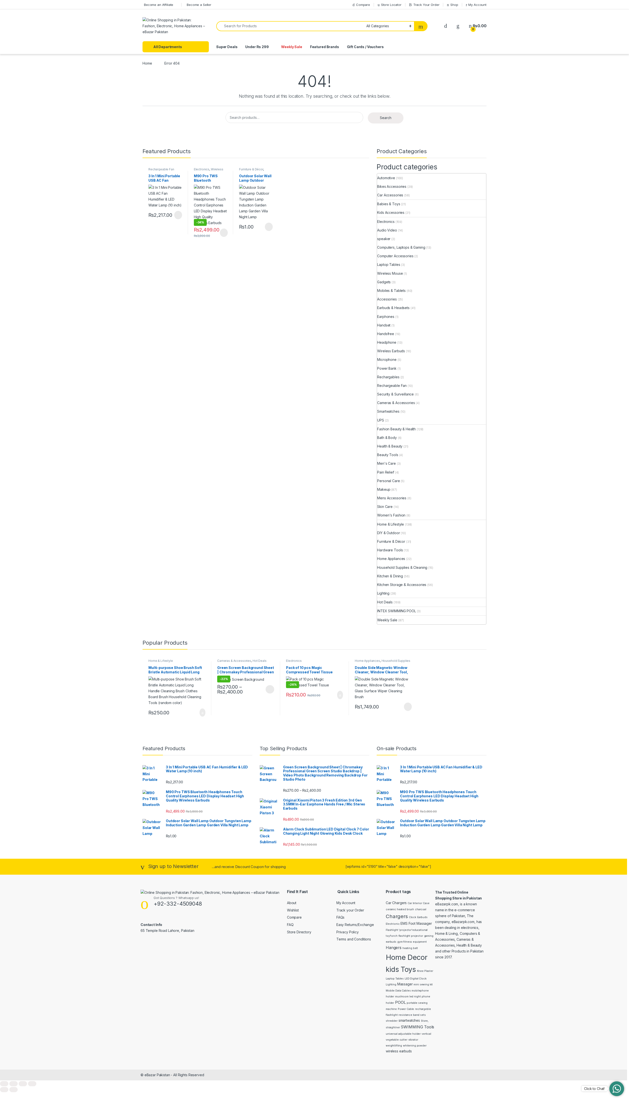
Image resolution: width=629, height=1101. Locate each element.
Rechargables (388, 377)
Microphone (387, 359)
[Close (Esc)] (32, 1083)
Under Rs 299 (257, 47)
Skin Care (385, 506)
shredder (392, 1020)
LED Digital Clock (416, 978)
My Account (477, 5)
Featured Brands (324, 47)
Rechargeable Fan (161, 169)
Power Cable (406, 1009)
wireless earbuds (399, 1051)
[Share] (23, 1083)
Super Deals (226, 47)
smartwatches (409, 1020)
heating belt (410, 948)
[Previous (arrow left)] (4, 1089)
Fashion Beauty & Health (396, 429)
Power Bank (387, 368)
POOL (400, 1002)
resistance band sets (412, 1015)
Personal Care (388, 481)
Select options (268, 689)
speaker (383, 239)
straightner (393, 1027)
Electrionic (393, 923)
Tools (429, 1026)
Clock (412, 917)
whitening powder (415, 1045)
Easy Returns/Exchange (355, 925)
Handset (383, 325)
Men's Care (386, 463)
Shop (454, 5)
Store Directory (299, 932)
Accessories (387, 299)
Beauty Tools (387, 455)
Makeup (383, 489)
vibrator (413, 1039)
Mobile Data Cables (398, 990)
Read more (177, 215)
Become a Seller (199, 5)
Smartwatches (388, 411)
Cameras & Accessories (396, 403)
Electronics (201, 169)
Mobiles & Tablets (391, 290)
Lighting (383, 593)
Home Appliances (391, 559)
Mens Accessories (391, 498)
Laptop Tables (388, 264)
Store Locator (391, 5)
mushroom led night (408, 996)
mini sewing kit (423, 984)
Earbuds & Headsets (393, 308)
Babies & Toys (388, 204)
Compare (363, 5)
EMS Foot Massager (416, 923)
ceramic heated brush (400, 909)
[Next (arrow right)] (13, 1089)
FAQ (290, 925)
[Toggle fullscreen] (13, 1083)
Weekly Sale (291, 47)
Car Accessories (390, 195)
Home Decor (407, 957)
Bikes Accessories (391, 186)
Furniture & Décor (251, 169)
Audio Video (387, 230)
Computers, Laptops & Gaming (401, 247)
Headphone (386, 342)
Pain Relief (385, 472)
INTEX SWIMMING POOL (396, 611)
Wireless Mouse (390, 273)
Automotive (386, 178)
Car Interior (415, 903)
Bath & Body (387, 437)
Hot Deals (385, 602)
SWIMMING (412, 1026)
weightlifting (394, 1045)
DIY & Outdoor (388, 533)
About (291, 903)
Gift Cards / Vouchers (365, 47)
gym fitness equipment (412, 941)
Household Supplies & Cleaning (402, 567)
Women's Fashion (391, 515)
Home (147, 63)
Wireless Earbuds (391, 351)
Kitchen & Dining (390, 576)
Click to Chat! (594, 1089)
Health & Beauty (389, 446)
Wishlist (293, 910)
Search (385, 118)
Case (426, 903)
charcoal (420, 909)
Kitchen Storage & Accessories (401, 585)
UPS (380, 420)
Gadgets (384, 282)
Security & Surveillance (395, 394)
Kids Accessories (390, 212)
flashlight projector (411, 936)
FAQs (340, 917)
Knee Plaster (425, 971)
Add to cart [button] (202, 712)
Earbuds (422, 917)
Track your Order (350, 910)
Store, (425, 1020)
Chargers (397, 916)
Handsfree (385, 334)
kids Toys (401, 969)
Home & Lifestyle (390, 524)
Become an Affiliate (158, 5)
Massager (405, 984)
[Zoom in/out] (4, 1083)
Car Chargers (396, 903)
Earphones (385, 316)
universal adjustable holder (403, 1033)
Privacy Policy (347, 932)
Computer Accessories (395, 256)
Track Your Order (426, 5)
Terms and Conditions (353, 939)
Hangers (393, 947)
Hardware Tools (390, 550)
